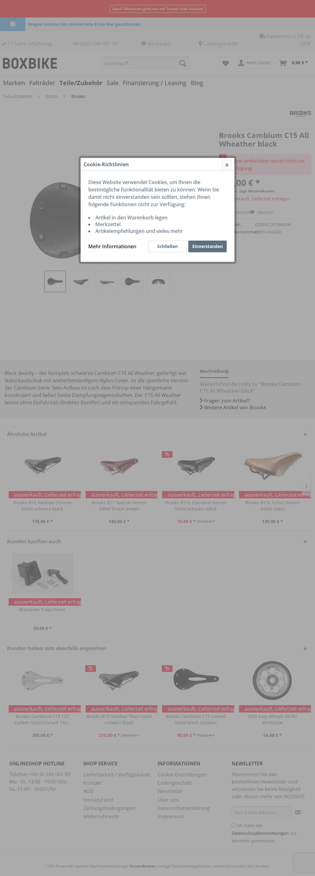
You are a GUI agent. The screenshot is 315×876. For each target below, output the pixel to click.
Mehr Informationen (112, 246)
